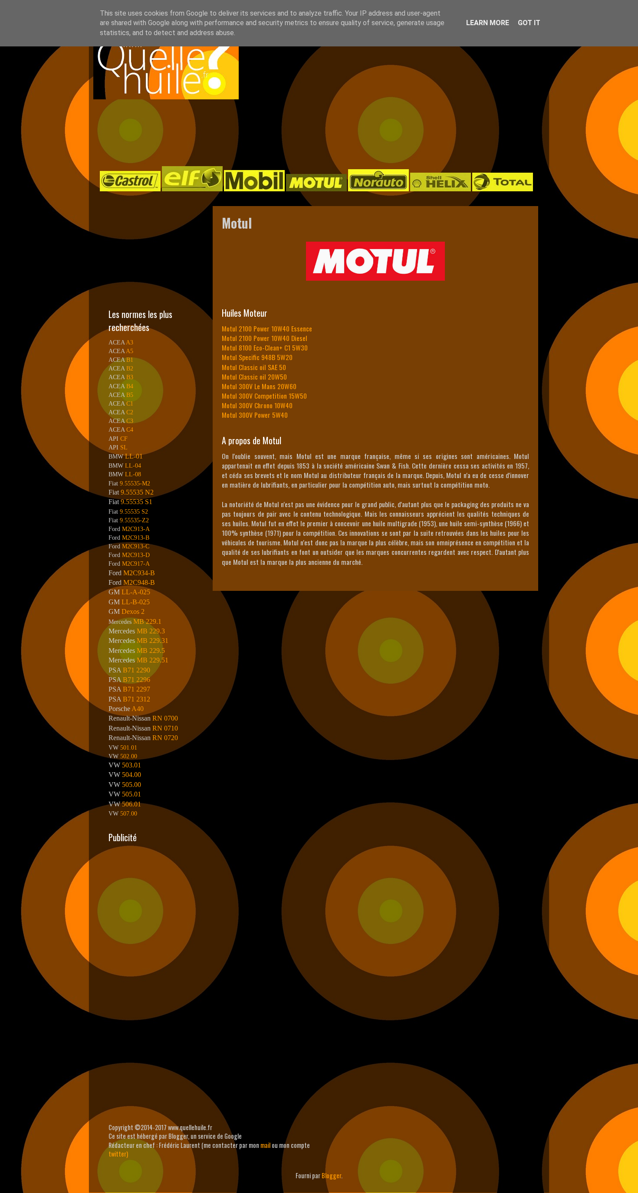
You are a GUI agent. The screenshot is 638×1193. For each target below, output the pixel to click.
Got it (529, 23)
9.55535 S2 (134, 511)
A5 (129, 350)
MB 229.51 (152, 660)
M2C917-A (136, 563)
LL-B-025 (136, 602)
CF (124, 438)
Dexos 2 (133, 611)
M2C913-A (136, 528)
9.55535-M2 (135, 483)
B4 (129, 386)
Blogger (331, 1175)
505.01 (131, 794)
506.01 (131, 804)
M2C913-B (135, 537)
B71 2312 (136, 699)
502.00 (128, 756)
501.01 (128, 747)
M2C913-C (135, 546)
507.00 (128, 813)
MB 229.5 (151, 650)
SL (124, 447)
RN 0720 (165, 737)
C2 (129, 412)
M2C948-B (139, 582)
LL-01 (134, 456)
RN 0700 (165, 718)
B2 (129, 368)
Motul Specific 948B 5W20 (257, 357)
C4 (129, 429)
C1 (129, 403)
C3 (129, 420)
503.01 (131, 765)
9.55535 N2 (137, 492)
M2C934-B (139, 573)
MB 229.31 (152, 640)
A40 (138, 708)
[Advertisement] (310, 131)
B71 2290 (136, 670)
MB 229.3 (151, 631)
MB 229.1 (147, 621)
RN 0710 (165, 728)
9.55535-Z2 (134, 520)
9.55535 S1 (136, 501)
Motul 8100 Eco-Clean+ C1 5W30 (265, 347)
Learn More (487, 23)
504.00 (131, 774)
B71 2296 (136, 679)
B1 (129, 359)
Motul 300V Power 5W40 (255, 415)
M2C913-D (136, 554)
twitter (117, 1153)
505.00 (131, 784)
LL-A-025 (136, 592)
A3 (129, 342)
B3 (129, 377)
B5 (129, 394)
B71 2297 (136, 689)
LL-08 (133, 474)
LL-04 (133, 465)
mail (265, 1145)
